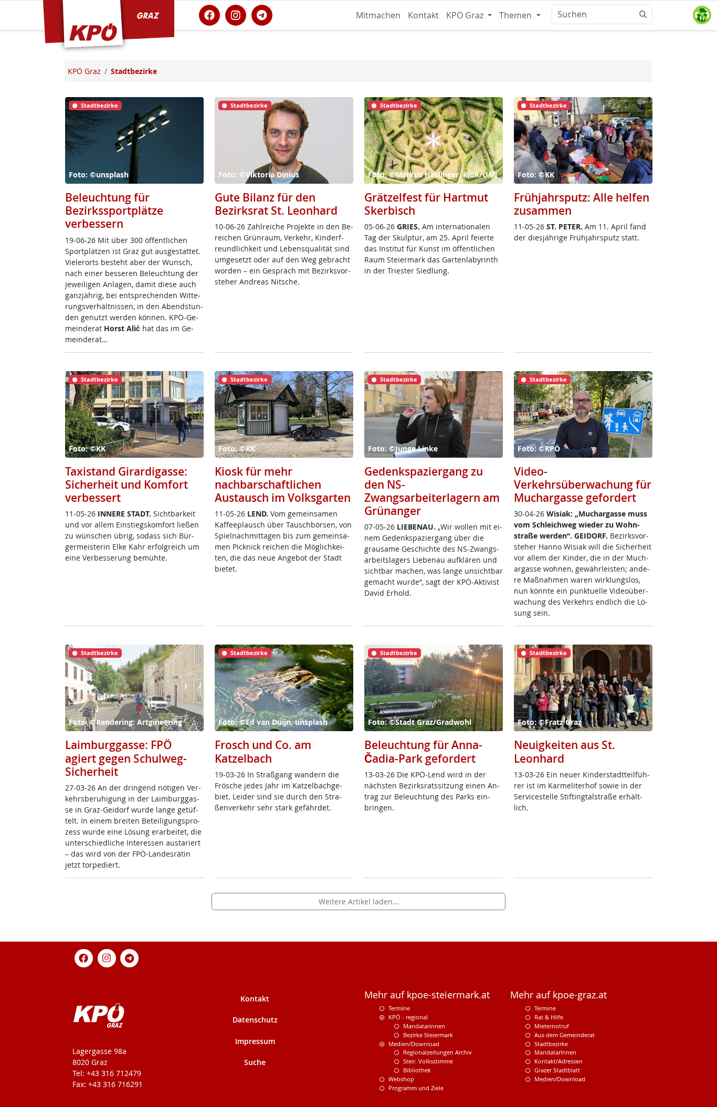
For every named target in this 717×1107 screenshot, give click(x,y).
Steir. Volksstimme (428, 1061)
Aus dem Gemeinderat (564, 1035)
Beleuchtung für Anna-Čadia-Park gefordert (423, 751)
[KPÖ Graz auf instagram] (236, 14)
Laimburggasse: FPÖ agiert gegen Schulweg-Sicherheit (126, 757)
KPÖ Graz (466, 15)
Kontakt (423, 15)
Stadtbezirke (551, 1044)
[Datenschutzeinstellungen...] (702, 15)
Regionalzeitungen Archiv (437, 1052)
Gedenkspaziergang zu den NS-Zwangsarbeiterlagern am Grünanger (432, 491)
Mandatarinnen (424, 1026)
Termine (399, 1008)
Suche (255, 1062)
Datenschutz (255, 1020)
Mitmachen (378, 15)
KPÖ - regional (408, 1017)
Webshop (401, 1079)
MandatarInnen (555, 1052)
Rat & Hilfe (548, 1017)
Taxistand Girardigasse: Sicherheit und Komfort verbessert (126, 484)
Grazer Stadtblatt (557, 1070)
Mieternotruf (551, 1026)
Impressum (255, 1041)
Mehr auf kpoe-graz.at (558, 995)
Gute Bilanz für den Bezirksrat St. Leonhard (276, 204)
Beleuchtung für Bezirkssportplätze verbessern (114, 210)
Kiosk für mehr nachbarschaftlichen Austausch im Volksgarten (283, 484)
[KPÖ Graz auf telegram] (262, 14)
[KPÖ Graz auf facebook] (209, 14)
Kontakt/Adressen (558, 1061)
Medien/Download (413, 1044)
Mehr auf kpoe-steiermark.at (427, 995)
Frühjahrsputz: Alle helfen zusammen (581, 204)
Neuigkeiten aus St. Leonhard (564, 751)
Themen (516, 15)
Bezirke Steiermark (428, 1035)
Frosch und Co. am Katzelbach (263, 751)
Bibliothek (417, 1070)
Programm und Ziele (416, 1088)
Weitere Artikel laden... (359, 901)
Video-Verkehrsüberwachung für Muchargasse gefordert (582, 484)
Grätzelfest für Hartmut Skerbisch (426, 204)
